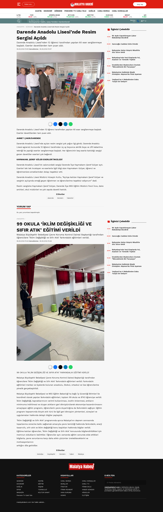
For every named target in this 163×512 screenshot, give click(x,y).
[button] (23, 20)
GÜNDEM (58, 11)
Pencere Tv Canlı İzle (24, 495)
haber (72, 454)
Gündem (60, 198)
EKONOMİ (48, 11)
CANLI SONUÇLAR (120, 11)
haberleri (70, 198)
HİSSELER (86, 492)
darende (51, 198)
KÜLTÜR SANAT (44, 492)
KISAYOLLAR (67, 475)
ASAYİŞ (38, 11)
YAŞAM (40, 487)
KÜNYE (63, 495)
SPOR (19, 489)
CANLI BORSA (103, 11)
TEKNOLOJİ (42, 489)
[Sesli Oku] (50, 124)
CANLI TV (85, 484)
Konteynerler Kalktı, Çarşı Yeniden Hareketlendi (49, 22)
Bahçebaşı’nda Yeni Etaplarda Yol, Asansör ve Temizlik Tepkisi (126, 59)
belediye (40, 454)
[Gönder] (143, 482)
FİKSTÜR (64, 487)
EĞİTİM (40, 484)
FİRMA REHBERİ (67, 489)
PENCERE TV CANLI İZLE (75, 11)
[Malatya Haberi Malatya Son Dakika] (82, 4)
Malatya (81, 454)
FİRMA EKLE (86, 487)
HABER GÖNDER (88, 489)
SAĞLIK (92, 11)
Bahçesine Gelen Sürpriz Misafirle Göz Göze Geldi (126, 51)
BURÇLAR (64, 484)
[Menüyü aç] (19, 4)
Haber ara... (28, 4)
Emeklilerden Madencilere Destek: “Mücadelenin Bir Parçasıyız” (126, 66)
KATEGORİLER (24, 475)
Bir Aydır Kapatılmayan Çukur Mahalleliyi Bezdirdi (124, 37)
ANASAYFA (20, 27)
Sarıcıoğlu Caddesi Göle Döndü (125, 44)
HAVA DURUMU (66, 492)
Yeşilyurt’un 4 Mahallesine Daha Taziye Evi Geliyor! (125, 81)
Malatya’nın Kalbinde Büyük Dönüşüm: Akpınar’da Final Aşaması (126, 73)
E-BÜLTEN (110, 475)
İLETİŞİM (85, 495)
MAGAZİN (20, 492)
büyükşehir (51, 454)
